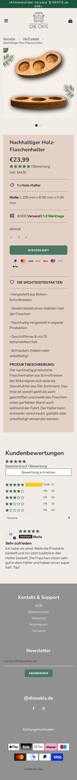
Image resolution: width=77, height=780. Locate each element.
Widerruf (38, 618)
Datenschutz (38, 612)
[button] (36, 125)
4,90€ (40, 216)
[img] (29, 531)
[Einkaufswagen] (70, 21)
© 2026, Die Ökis (33, 769)
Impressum (38, 624)
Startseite (9, 38)
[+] (26, 237)
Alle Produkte (31, 38)
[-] (11, 237)
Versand (38, 631)
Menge (15, 229)
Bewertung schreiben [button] (39, 472)
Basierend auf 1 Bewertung (26, 466)
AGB (38, 606)
